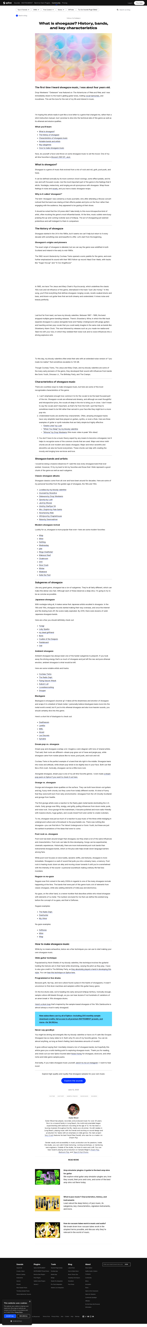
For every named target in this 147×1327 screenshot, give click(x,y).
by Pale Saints (50, 509)
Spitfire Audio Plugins (39, 1281)
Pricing (64, 3)
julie (40, 549)
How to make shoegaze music (51, 148)
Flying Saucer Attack (47, 681)
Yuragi (41, 626)
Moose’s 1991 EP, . (61, 157)
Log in (130, 3)
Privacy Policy (55, 1316)
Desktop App (54, 1271)
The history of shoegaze (49, 135)
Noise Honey (76, 1054)
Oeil (40, 646)
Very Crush (49, 1135)
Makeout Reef (45, 555)
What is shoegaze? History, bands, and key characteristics (73, 25)
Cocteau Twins (45, 674)
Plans (86, 1287)
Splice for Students (90, 1294)
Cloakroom (43, 558)
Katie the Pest (44, 575)
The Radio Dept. (46, 677)
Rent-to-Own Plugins (42, 3)
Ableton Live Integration (57, 1287)
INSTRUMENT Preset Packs (41, 1271)
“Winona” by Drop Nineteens (55, 432)
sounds (94, 1096)
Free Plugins (37, 1277)
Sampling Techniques (74, 1277)
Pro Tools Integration (56, 1284)
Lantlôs (42, 726)
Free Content (47, 10)
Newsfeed (71, 1281)
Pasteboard (44, 642)
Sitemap (77, 1316)
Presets (18, 1284)
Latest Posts (71, 1268)
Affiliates (87, 1301)
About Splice (88, 1268)
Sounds (17, 3)
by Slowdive (48, 493)
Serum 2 (36, 1284)
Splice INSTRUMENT (39, 1268)
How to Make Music (73, 1271)
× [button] (29, 1301)
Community (56, 3)
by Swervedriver (48, 519)
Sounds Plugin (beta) (56, 1268)
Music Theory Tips (73, 1274)
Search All (19, 1268)
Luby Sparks (44, 629)
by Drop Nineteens (51, 496)
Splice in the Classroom (91, 1291)
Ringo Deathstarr (46, 552)
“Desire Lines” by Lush (52, 426)
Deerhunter (43, 915)
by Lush (46, 500)
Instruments (19, 1277)
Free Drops (71, 1284)
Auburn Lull (43, 684)
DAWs (35, 10)
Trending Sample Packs (23, 1291)
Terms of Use (46, 1316)
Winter (41, 568)
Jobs (62, 1316)
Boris (41, 636)
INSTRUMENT (27, 3)
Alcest (41, 732)
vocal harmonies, (93, 96)
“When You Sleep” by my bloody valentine (60, 429)
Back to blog (23, 15)
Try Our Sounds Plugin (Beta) (87, 10)
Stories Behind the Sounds (23, 1294)
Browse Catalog (20, 1274)
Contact (67, 1316)
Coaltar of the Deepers (48, 639)
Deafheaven (44, 722)
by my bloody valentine (52, 490)
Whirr (41, 539)
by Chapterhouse (50, 516)
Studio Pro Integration (57, 1281)
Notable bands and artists (49, 141)
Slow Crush (43, 565)
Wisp (41, 535)
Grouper (42, 691)
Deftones (43, 930)
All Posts (71, 10)
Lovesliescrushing (46, 687)
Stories (60, 10)
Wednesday (44, 545)
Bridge (52, 1277)
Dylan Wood (73, 1118)
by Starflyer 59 (47, 506)
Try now (139, 3)
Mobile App (54, 1274)
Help (72, 1316)
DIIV (41, 562)
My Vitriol (43, 918)
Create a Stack (20, 1271)
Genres (18, 1281)
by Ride (46, 513)
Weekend (43, 572)
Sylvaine (42, 739)
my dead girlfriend (46, 632)
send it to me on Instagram (87, 1063)
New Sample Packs (21, 1287)
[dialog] (17, 1312)
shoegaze (84, 1096)
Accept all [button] (10, 1316)
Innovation (88, 1284)
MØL (41, 729)
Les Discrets (44, 735)
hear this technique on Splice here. (61, 972)
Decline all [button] (24, 1316)
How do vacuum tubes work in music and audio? (85, 1223)
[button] (17, 1321)
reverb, (55, 189)
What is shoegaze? (47, 131)
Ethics (87, 1281)
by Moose (45, 503)
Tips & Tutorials (22, 10)
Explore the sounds (73, 1080)
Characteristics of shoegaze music (53, 138)
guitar (52, 1096)
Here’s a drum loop (43, 1004)
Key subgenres (45, 145)
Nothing (42, 542)
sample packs (72, 1096)
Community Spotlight (91, 1297)
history (61, 1096)
